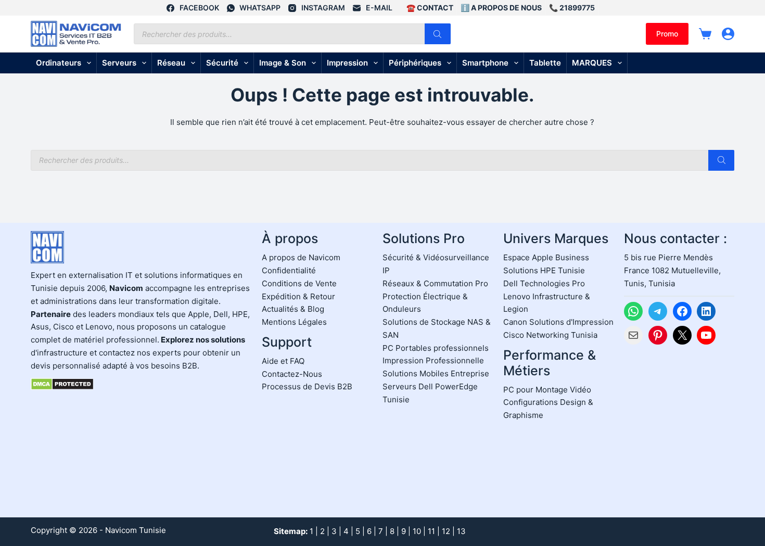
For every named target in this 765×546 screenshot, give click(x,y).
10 (417, 531)
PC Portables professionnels (435, 348)
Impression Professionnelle (433, 360)
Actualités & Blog (293, 309)
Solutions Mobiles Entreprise (435, 373)
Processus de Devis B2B (307, 386)
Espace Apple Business (546, 257)
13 (461, 531)
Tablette (545, 63)
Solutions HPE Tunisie (544, 270)
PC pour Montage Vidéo (547, 390)
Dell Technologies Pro (544, 283)
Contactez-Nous (292, 374)
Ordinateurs (58, 63)
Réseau (171, 63)
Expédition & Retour (298, 296)
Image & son (282, 63)
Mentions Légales (294, 322)
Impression (347, 63)
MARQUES (592, 63)
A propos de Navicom (301, 257)
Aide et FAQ (283, 361)
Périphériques (415, 63)
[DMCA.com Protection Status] (62, 383)
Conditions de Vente (299, 283)
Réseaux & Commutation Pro (435, 283)
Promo (667, 33)
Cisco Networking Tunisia (550, 335)
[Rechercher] (438, 33)
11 (431, 531)
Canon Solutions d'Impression (558, 322)
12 (446, 531)
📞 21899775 (572, 7)
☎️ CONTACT (429, 7)
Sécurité (222, 63)
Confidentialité (289, 270)
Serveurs (119, 63)
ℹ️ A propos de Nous (501, 7)
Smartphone (485, 63)
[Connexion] (728, 34)
